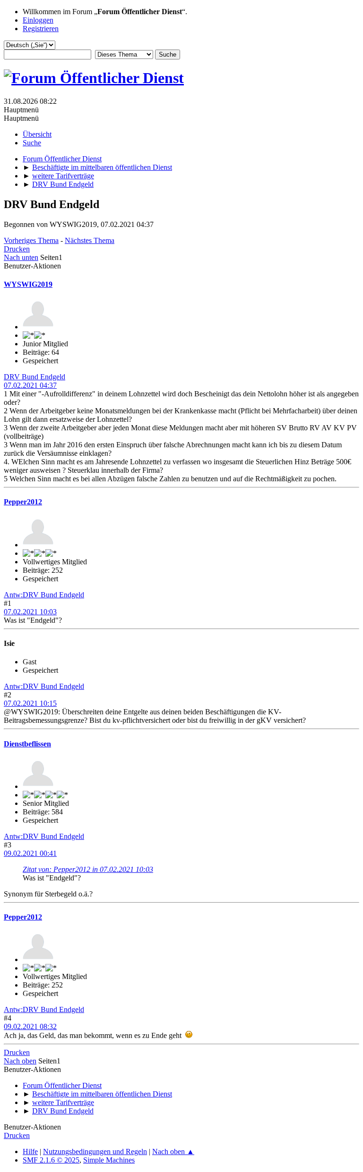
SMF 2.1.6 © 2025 (51, 1160)
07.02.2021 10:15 (30, 703)
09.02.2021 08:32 (30, 1026)
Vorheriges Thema (31, 240)
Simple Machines (109, 1160)
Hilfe (30, 1151)
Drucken (17, 249)
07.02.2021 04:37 (30, 385)
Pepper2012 (23, 502)
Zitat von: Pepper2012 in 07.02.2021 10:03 (88, 869)
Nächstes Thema (89, 240)
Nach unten (21, 257)
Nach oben (20, 1061)
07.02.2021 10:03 (30, 612)
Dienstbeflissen (27, 744)
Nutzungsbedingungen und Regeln (95, 1151)
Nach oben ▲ (173, 1151)
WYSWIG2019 (28, 284)
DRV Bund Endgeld (34, 377)
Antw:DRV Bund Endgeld (44, 595)
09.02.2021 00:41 (30, 853)
